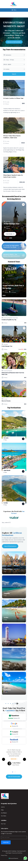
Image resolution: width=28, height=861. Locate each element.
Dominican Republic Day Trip (9, 319)
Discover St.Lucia (6, 401)
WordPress (19, 853)
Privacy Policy (4, 855)
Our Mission (4, 813)
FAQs (2, 810)
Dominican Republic (7, 317)
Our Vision (3, 816)
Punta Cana (15, 317)
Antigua (6, 665)
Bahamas (7, 641)
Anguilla (7, 593)
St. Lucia (7, 102)
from (5, 238)
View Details (9, 234)
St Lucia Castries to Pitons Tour (13, 98)
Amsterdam (8, 569)
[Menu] (12, 9)
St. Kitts (6, 503)
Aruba (6, 617)
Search (14, 74)
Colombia (8, 221)
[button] (3, 759)
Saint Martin (7, 470)
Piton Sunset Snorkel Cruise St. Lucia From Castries (13, 176)
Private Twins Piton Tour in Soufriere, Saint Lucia (11, 137)
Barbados (7, 690)
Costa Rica (6, 283)
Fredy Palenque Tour (11, 224)
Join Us (3, 807)
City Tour (3, 824)
